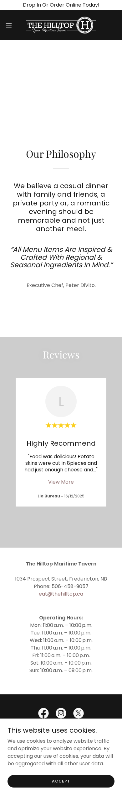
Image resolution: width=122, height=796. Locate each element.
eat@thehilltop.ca (61, 593)
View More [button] (61, 482)
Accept (61, 780)
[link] (61, 25)
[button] (11, 25)
